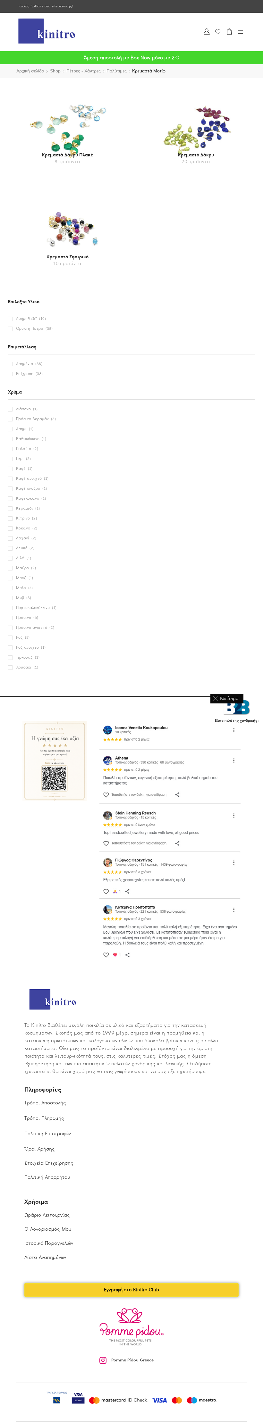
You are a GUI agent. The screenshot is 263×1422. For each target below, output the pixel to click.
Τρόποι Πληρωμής (44, 1118)
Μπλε (21, 588)
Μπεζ (21, 578)
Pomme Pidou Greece (132, 1360)
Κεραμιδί (24, 508)
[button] (226, 698)
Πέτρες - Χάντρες (83, 70)
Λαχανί (22, 538)
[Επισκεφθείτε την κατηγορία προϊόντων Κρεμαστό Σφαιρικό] (67, 233)
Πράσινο (23, 617)
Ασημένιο (24, 364)
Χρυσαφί (23, 667)
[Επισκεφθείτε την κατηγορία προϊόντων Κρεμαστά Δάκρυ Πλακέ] (67, 131)
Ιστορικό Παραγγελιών (48, 1243)
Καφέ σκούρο (28, 488)
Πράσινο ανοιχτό (31, 627)
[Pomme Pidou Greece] (102, 1360)
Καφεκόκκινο (27, 498)
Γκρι (20, 458)
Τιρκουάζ (24, 657)
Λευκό (21, 548)
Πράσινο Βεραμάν (32, 419)
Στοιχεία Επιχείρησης (48, 1163)
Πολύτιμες (116, 70)
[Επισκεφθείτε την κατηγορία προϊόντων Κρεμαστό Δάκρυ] (196, 131)
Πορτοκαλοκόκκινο (33, 607)
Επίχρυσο (24, 373)
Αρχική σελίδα (30, 70)
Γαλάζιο (23, 448)
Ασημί (21, 429)
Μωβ (20, 597)
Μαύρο (22, 568)
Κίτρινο (23, 518)
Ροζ (19, 637)
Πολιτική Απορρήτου (47, 1177)
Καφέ (21, 468)
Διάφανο (23, 409)
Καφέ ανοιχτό (29, 478)
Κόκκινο (23, 528)
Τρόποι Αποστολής (45, 1103)
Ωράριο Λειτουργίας (47, 1215)
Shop (55, 70)
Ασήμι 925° (26, 318)
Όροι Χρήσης (39, 1149)
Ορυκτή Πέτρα (29, 328)
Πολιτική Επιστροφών (47, 1133)
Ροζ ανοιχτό (27, 647)
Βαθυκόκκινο (27, 439)
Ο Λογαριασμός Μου (47, 1229)
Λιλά (20, 558)
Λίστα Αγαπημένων (45, 1257)
